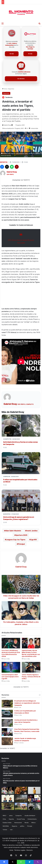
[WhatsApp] (12, 167)
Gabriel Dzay (7, 125)
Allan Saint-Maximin (13, 531)
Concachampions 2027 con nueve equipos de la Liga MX (10, 676)
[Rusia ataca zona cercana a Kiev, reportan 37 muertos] (21, 798)
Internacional (18, 822)
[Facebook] (2, 167)
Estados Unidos (7, 822)
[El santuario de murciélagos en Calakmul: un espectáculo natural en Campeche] (7, 704)
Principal (21, 544)
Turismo (5, 829)
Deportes (11, 89)
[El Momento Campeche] (21, 13)
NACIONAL (6, 826)
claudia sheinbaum (29, 815)
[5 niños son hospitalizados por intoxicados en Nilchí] (7, 713)
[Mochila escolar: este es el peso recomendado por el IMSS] (34, 790)
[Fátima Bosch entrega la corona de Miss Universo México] (8, 790)
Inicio (5, 89)
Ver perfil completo (25, 404)
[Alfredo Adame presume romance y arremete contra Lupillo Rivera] (21, 790)
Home (11, 850)
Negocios (14, 826)
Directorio (29, 850)
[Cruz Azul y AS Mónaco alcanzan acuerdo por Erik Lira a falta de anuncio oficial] (11, 643)
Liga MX (33, 540)
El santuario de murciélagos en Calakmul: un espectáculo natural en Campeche (27, 703)
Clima (4, 819)
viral (11, 829)
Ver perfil (10, 174)
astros (11, 815)
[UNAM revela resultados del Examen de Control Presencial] (21, 806)
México (33, 822)
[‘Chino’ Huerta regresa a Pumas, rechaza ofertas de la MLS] (31, 667)
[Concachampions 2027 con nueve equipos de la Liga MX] (11, 667)
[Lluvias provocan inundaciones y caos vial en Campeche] (7, 723)
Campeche (18, 815)
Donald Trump (21, 819)
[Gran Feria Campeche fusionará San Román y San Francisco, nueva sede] (7, 732)
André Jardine (32, 531)
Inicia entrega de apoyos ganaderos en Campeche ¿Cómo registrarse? (18, 518)
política (22, 826)
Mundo (27, 822)
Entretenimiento (32, 819)
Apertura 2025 (21, 535)
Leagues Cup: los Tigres (15, 540)
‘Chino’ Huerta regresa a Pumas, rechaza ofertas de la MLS (31, 676)
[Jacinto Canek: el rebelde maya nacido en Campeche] (7, 741)
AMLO (4, 815)
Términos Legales (19, 850)
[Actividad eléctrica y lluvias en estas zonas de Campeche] (34, 806)
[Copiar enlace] (17, 167)
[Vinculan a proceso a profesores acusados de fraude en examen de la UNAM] (8, 798)
